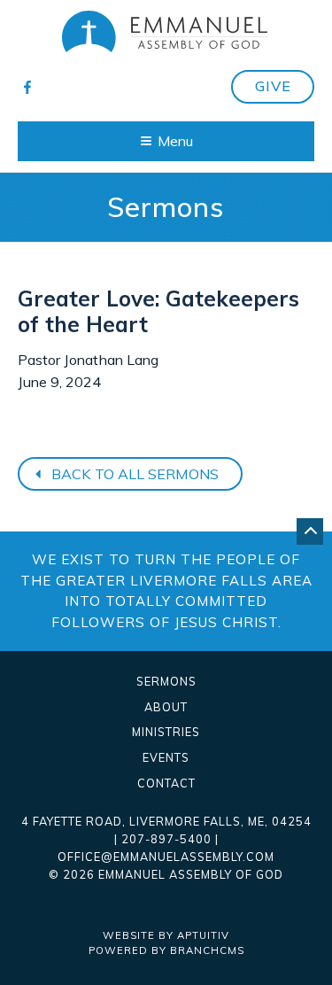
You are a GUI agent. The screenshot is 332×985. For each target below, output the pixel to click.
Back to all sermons (133, 474)
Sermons (166, 681)
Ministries (166, 732)
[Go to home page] (166, 31)
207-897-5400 (166, 839)
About (166, 707)
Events (166, 758)
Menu (175, 141)
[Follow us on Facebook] (28, 86)
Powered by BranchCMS (166, 950)
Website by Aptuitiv (166, 935)
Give (273, 86)
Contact (166, 783)
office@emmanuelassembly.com (166, 856)
